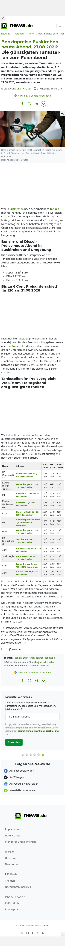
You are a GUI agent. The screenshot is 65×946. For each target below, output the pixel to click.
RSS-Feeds (11, 874)
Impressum (12, 829)
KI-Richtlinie (12, 903)
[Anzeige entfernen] (63, 934)
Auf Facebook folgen (21, 770)
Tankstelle (50, 657)
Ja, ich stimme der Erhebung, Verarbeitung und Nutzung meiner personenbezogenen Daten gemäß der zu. (32, 729)
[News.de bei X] (37, 933)
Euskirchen (29, 657)
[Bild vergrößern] (62, 113)
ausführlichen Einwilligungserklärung (38, 730)
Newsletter (11, 864)
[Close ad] (2, 18)
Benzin (18, 657)
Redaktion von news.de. (36, 665)
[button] (32, 95)
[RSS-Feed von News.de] (42, 933)
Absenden (14, 742)
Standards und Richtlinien (20, 842)
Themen (10, 880)
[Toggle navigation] (60, 25)
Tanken (40, 657)
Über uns (10, 858)
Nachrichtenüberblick (18, 887)
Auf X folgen (16, 777)
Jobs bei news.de (15, 897)
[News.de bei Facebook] (32, 933)
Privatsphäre (12, 909)
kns (3, 649)
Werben (10, 852)
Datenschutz (12, 835)
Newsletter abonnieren (23, 790)
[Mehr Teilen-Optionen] (43, 104)
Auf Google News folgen (23, 783)
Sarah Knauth (23, 88)
